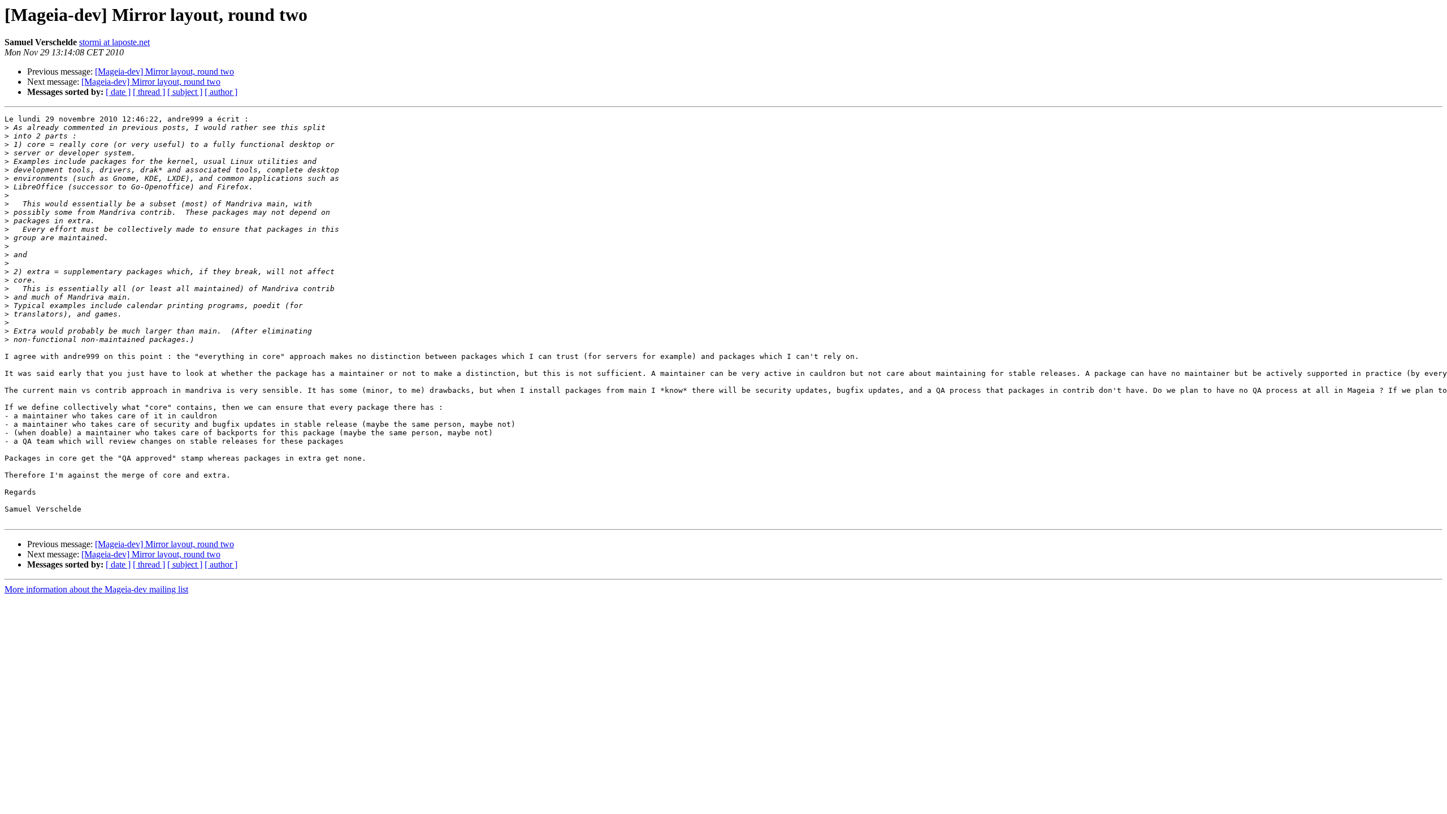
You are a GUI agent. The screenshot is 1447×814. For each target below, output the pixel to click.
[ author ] (221, 92)
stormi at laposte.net (114, 42)
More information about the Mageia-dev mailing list (96, 589)
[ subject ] (184, 92)
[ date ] (118, 92)
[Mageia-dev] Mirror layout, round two (164, 71)
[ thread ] (149, 92)
